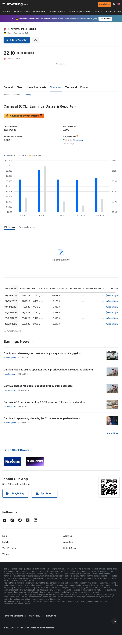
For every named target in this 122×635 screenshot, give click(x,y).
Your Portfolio (9, 548)
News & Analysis (36, 87)
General (8, 87)
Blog (4, 536)
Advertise (68, 542)
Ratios (6, 95)
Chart (20, 87)
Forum (84, 87)
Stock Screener (22, 11)
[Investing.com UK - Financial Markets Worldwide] (17, 4)
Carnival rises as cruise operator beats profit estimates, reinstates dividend (48, 369)
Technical (71, 87)
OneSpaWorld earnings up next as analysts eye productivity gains (42, 353)
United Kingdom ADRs (80, 11)
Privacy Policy (34, 616)
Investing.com (10, 358)
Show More (112, 433)
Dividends (17, 95)
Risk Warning (50, 616)
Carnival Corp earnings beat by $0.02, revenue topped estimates (42, 418)
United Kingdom (56, 11)
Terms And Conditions (13, 616)
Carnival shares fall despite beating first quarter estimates (38, 385)
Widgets (6, 554)
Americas (110, 11)
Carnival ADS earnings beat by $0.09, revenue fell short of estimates (44, 402)
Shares (7, 11)
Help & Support (70, 548)
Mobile (5, 542)
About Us (67, 536)
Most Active (39, 11)
